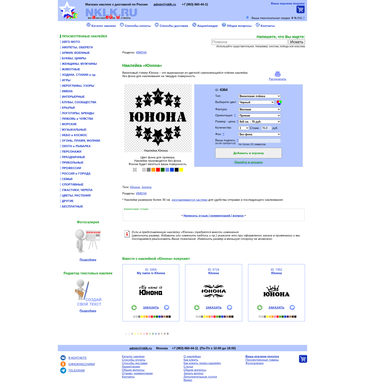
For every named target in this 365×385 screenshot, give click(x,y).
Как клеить (191, 359)
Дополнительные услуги (200, 376)
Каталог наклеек (133, 356)
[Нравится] (134, 309)
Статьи (188, 366)
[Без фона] (135, 170)
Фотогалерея (254, 363)
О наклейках (192, 356)
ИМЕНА (141, 52)
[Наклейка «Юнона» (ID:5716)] (213, 303)
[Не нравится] (166, 309)
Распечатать (277, 79)
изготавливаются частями (189, 199)
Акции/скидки (131, 366)
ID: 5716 (213, 269)
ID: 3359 (151, 269)
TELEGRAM (76, 370)
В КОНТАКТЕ (77, 357)
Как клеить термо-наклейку (202, 363)
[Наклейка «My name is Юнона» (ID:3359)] (151, 303)
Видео (188, 380)
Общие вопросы (133, 369)
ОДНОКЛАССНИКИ (81, 364)
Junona (146, 187)
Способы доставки (134, 363)
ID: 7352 (276, 269)
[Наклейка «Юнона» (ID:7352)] (276, 303)
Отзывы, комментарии (137, 373)
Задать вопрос (194, 373)
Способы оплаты (133, 359)
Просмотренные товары (262, 359)
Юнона (135, 187)
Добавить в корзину (248, 153)
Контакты (128, 376)
